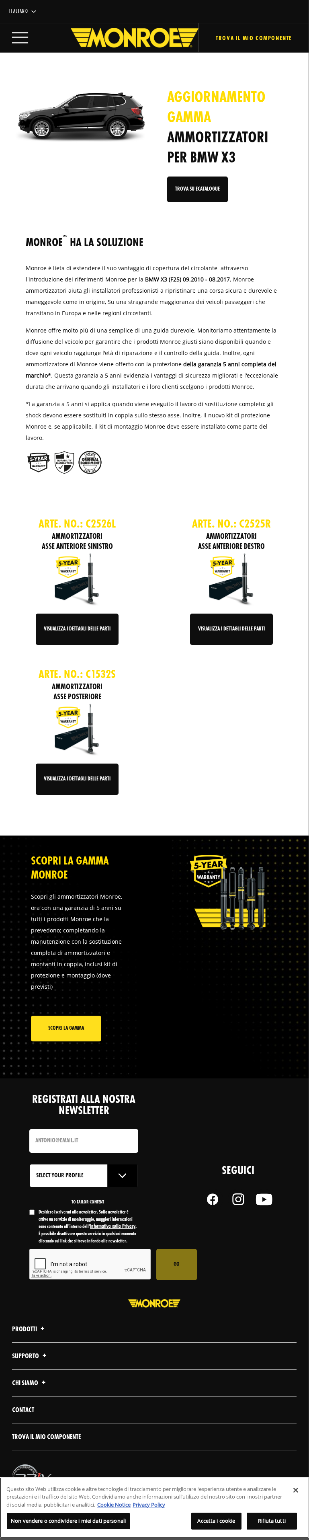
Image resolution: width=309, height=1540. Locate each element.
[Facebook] (212, 1199)
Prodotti (25, 1329)
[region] (154, 1507)
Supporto (26, 1356)
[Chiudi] (296, 1490)
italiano (18, 11)
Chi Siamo (25, 1383)
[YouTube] (264, 1199)
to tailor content (88, 1202)
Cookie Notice (114, 1504)
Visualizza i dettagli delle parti (77, 629)
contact (23, 1410)
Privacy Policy (149, 1504)
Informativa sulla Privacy (112, 1226)
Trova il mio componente (254, 39)
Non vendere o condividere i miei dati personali (68, 1520)
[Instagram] (238, 1199)
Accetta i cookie (216, 1520)
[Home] (126, 38)
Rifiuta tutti (272, 1520)
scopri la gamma (66, 1028)
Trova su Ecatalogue (197, 189)
